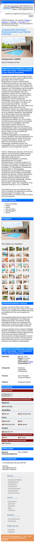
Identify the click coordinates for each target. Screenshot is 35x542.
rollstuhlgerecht (13, 482)
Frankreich (11, 510)
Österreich (11, 506)
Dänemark (11, 503)
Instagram (11, 532)
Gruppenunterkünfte (15, 480)
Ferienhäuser (12, 486)
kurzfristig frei (12, 484)
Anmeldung (12, 521)
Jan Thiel (21, 22)
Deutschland (12, 501)
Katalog (27, 20)
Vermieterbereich (14, 519)
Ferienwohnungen (14, 488)
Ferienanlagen (13, 490)
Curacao (4, 22)
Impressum (5, 538)
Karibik (30, 361)
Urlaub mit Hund (13, 493)
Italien (10, 508)
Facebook (11, 529)
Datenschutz (14, 538)
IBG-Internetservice (15, 536)
